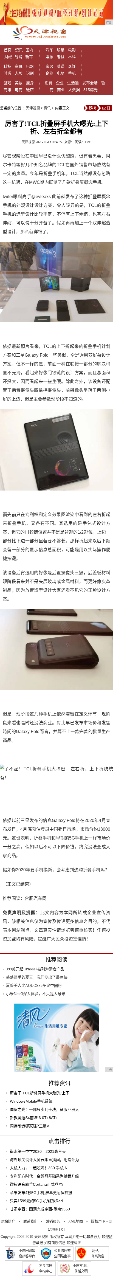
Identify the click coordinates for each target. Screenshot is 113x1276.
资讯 (19, 50)
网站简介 (8, 1221)
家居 (49, 66)
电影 (72, 50)
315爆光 (90, 90)
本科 (72, 57)
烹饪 (72, 66)
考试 (60, 57)
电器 (30, 66)
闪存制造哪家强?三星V (29, 1126)
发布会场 (90, 83)
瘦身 (30, 83)
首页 (8, 50)
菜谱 (60, 66)
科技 (7, 66)
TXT (61, 1229)
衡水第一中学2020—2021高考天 (38, 1151)
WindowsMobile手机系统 (31, 1101)
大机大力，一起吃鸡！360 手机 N (38, 1168)
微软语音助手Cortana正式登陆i (36, 1184)
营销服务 (53, 1221)
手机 (72, 73)
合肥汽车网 (36, 898)
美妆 (18, 83)
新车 (29, 57)
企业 (49, 73)
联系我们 (30, 1221)
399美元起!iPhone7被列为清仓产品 (35, 969)
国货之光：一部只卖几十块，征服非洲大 (44, 1109)
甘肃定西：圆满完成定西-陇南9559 (40, 1209)
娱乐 (49, 57)
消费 (48, 83)
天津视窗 (33, 108)
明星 (60, 50)
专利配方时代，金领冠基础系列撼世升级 (44, 1176)
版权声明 (98, 1221)
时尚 (7, 73)
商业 (61, 90)
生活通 (73, 83)
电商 (18, 90)
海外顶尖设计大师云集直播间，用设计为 (44, 1159)
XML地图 (75, 1221)
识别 (30, 73)
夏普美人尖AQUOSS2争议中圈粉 (34, 986)
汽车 (49, 50)
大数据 (74, 90)
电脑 (60, 73)
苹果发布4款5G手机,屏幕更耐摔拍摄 (41, 1192)
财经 (8, 57)
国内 (29, 50)
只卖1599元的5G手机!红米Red (36, 1201)
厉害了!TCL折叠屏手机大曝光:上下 (39, 1093)
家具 (18, 66)
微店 (30, 90)
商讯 (7, 90)
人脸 (18, 73)
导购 (18, 57)
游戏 (7, 83)
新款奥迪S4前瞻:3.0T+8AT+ (34, 1118)
